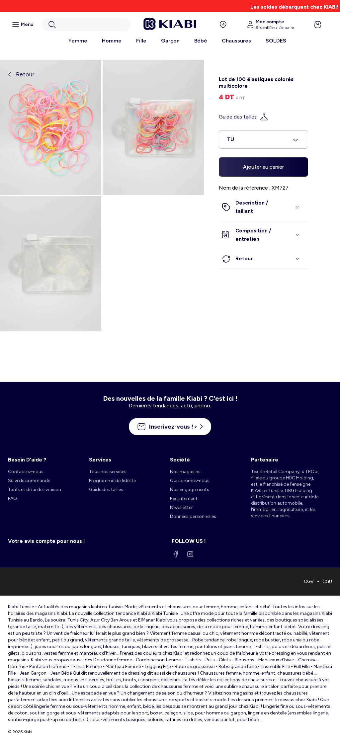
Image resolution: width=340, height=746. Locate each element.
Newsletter (181, 507)
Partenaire (264, 459)
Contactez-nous (25, 471)
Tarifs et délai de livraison (34, 489)
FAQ (12, 498)
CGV (309, 581)
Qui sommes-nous (190, 480)
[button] (86, 24)
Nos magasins (185, 471)
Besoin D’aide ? (27, 459)
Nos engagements (189, 489)
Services (100, 459)
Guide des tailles (238, 117)
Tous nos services (108, 471)
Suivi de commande (29, 480)
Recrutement (184, 498)
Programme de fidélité (112, 480)
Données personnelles (193, 516)
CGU (327, 581)
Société (180, 459)
